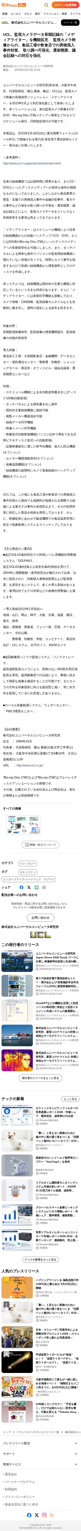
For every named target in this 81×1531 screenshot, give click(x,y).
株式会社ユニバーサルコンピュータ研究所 (28, 66)
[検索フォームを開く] (46, 5)
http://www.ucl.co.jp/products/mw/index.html (32, 163)
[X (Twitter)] (29, 887)
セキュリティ (28, 872)
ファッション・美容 (55, 13)
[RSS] (52, 1515)
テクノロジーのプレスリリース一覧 (38, 1432)
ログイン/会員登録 (65, 4)
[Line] (36, 887)
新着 (5, 13)
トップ (7, 1432)
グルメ (28, 13)
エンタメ (16, 13)
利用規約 (10, 1489)
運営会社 (10, 1474)
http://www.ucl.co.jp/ (30, 765)
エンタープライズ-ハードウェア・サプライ (28, 879)
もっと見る (70, 1099)
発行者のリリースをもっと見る (40, 1077)
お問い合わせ (40, 917)
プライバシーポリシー (19, 1496)
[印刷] (44, 887)
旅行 (37, 13)
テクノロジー (28, 863)
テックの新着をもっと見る (40, 1259)
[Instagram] (44, 1515)
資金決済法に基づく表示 (20, 1504)
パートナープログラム (19, 1481)
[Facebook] (21, 887)
